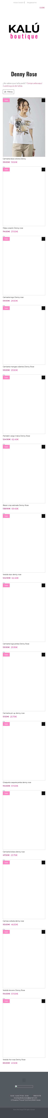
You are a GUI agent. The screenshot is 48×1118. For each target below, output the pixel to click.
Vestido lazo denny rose (12, 575)
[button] (24, 60)
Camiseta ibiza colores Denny (14, 159)
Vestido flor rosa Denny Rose (14, 1060)
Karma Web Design (18, 1109)
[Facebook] (37, 1114)
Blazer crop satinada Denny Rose (16, 505)
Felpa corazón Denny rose (13, 228)
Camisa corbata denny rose (13, 921)
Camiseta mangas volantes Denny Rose (18, 367)
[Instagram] (42, 1114)
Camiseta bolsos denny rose (14, 852)
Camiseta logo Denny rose (13, 297)
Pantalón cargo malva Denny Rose (16, 436)
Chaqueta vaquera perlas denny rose (17, 782)
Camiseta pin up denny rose (14, 713)
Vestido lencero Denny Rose (14, 990)
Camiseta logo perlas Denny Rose (16, 644)
